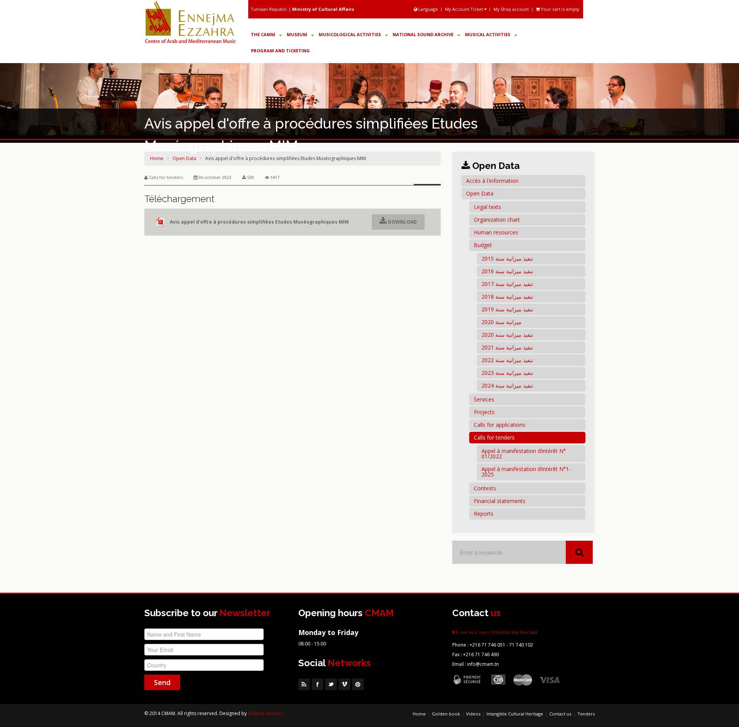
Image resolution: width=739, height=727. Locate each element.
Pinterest (358, 684)
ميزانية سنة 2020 (502, 322)
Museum (297, 34)
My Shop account (511, 9)
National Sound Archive (423, 34)
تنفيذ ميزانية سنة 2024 (507, 385)
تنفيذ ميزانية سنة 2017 (507, 283)
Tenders (586, 714)
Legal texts (487, 207)
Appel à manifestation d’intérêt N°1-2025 (526, 471)
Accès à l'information (492, 180)
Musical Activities (487, 34)
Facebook (317, 684)
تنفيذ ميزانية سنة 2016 (507, 271)
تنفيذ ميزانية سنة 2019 (507, 309)
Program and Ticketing (280, 50)
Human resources (496, 232)
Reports (483, 513)
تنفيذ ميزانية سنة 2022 (507, 360)
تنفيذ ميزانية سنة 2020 (507, 334)
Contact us (560, 714)
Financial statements (499, 501)
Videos (473, 714)
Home (419, 714)
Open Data (479, 193)
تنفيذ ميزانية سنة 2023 (507, 372)
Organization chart (497, 219)
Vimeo (344, 684)
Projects (484, 412)
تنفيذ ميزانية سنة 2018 (507, 296)
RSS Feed (304, 684)
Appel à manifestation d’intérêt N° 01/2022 (524, 453)
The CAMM (263, 34)
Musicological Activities (350, 34)
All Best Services (265, 713)
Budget (483, 245)
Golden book (446, 714)
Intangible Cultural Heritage (515, 714)
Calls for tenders (494, 437)
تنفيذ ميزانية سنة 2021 (507, 347)
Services (484, 399)
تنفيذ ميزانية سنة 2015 (507, 258)
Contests (485, 488)
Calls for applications (499, 424)
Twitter (331, 684)
